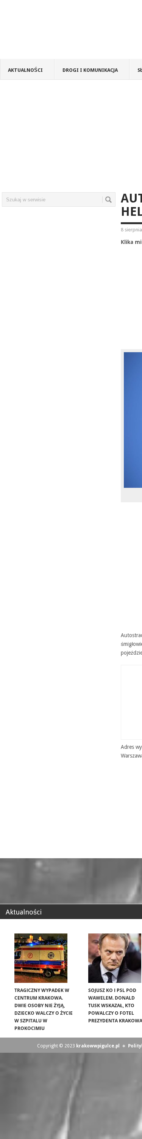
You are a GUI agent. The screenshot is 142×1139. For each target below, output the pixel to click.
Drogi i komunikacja (90, 70)
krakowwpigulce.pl (98, 1046)
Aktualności (25, 70)
